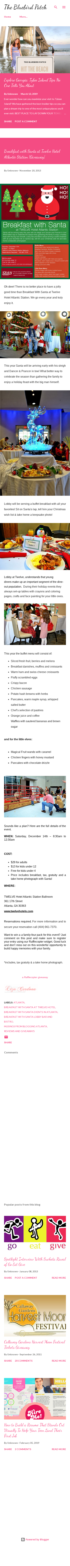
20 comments (23, 1360)
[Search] (56, 6)
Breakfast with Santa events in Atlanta (31, 1012)
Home (7, 16)
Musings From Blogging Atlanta (25, 1026)
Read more (59, 1277)
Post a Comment (26, 121)
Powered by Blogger (37, 1539)
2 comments (23, 1449)
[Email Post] (6, 1038)
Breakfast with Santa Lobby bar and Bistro (28, 1019)
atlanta (19, 1002)
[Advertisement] (35, 1168)
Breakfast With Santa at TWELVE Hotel (29, 1007)
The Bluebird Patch (25, 7)
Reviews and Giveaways (19, 1031)
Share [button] (8, 121)
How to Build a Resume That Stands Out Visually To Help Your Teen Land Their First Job (34, 1430)
